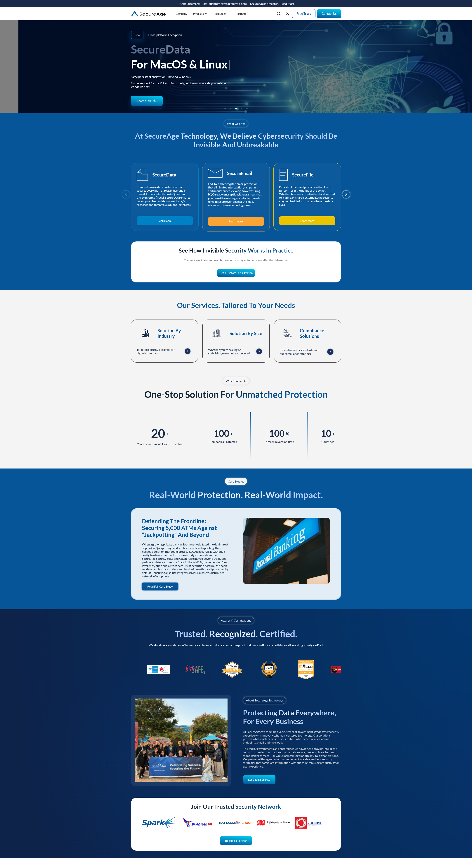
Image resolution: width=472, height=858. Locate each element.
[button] (225, 108)
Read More (287, 3)
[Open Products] (206, 13)
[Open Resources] (228, 13)
